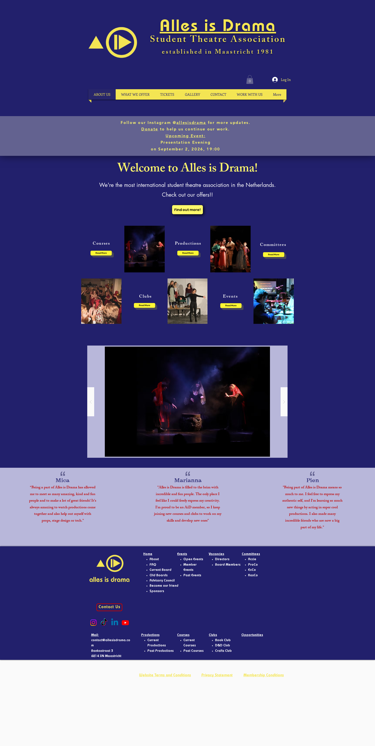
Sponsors (157, 591)
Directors (222, 559)
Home (147, 554)
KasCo (253, 575)
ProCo (253, 565)
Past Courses (193, 651)
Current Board (160, 570)
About (154, 559)
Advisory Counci (162, 581)
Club (228, 651)
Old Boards (159, 575)
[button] (249, 79)
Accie (252, 559)
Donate (149, 129)
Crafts (220, 651)
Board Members (227, 565)
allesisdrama (191, 122)
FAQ (153, 565)
